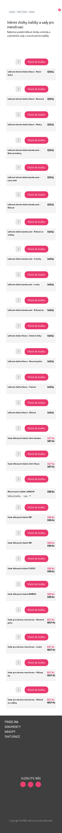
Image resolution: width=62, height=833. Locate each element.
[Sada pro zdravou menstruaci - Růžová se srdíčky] (31, 686)
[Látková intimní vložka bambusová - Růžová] (31, 190)
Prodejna (12, 722)
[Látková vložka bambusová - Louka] (31, 270)
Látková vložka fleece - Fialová (22, 387)
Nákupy (10, 732)
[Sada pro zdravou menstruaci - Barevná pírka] (31, 606)
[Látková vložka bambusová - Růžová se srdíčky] (31, 218)
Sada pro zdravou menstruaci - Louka (25, 646)
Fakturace (12, 736)
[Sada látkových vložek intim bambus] (31, 424)
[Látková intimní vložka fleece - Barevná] (31, 85)
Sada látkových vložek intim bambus (24, 438)
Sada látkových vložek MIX (20, 517)
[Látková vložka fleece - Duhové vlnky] (31, 322)
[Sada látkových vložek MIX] (31, 503)
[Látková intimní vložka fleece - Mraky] (31, 110)
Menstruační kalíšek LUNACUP (21, 491)
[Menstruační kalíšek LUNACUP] (31, 475)
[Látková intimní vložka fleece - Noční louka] (31, 58)
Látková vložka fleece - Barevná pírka (25, 361)
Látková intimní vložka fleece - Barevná (26, 99)
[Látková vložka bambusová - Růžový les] (31, 296)
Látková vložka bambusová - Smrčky (24, 259)
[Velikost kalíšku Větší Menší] (31, 482)
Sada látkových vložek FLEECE (21, 568)
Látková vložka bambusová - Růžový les (26, 310)
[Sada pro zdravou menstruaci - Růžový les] (31, 658)
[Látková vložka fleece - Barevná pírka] (31, 347)
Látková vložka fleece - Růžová (22, 412)
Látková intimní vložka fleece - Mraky (25, 124)
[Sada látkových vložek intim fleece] (31, 450)
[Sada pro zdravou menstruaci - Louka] (31, 633)
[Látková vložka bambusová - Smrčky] (31, 245)
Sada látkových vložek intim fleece (23, 463)
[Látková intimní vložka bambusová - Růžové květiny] (31, 136)
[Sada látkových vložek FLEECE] (31, 554)
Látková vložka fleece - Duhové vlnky (24, 335)
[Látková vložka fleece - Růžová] (31, 398)
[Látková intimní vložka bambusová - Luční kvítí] (31, 163)
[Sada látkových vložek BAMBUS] (31, 580)
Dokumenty (13, 727)
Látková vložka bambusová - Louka (24, 284)
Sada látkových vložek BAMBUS (22, 594)
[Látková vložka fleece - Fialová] (31, 373)
